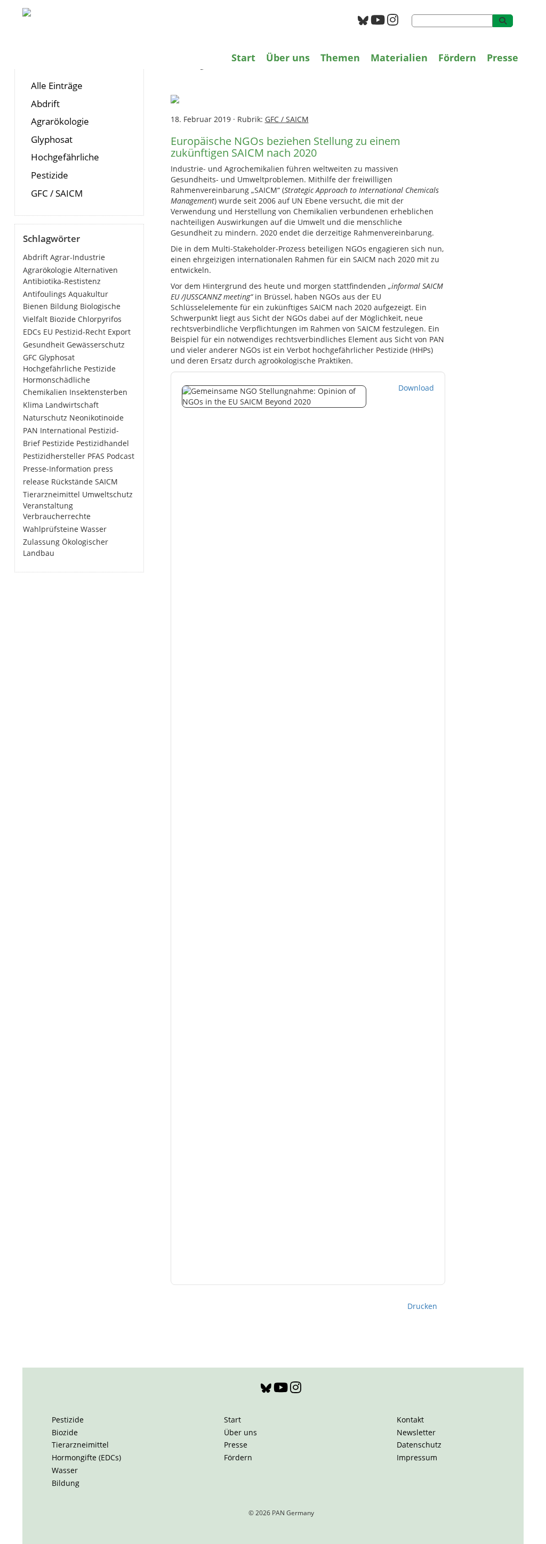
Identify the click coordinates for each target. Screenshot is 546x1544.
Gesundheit (44, 344)
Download (416, 388)
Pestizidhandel (102, 443)
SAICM (106, 481)
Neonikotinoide (96, 418)
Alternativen (96, 270)
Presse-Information (57, 469)
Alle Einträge (57, 85)
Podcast (120, 456)
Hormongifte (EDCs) (86, 1457)
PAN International (54, 430)
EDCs (32, 332)
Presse (502, 57)
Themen (340, 57)
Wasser (94, 529)
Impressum (417, 1457)
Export (119, 332)
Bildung (64, 306)
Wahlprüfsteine (50, 529)
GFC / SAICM (57, 193)
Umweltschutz (107, 494)
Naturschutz (45, 418)
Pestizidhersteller (54, 456)
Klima (33, 405)
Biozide (63, 319)
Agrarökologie (60, 121)
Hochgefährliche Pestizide (69, 368)
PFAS (96, 456)
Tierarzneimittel (51, 494)
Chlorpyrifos (100, 319)
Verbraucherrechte (57, 516)
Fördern (457, 57)
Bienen (35, 306)
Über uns (288, 57)
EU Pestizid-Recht (74, 332)
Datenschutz (419, 1445)
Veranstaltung (48, 505)
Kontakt (410, 1419)
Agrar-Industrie (77, 257)
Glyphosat (52, 139)
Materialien (399, 57)
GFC (30, 357)
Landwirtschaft (72, 405)
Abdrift (45, 104)
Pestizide (58, 443)
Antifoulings (44, 294)
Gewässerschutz (96, 344)
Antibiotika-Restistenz (62, 281)
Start (243, 57)
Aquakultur (88, 294)
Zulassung (41, 542)
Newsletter (416, 1432)
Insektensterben (98, 392)
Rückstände (72, 481)
